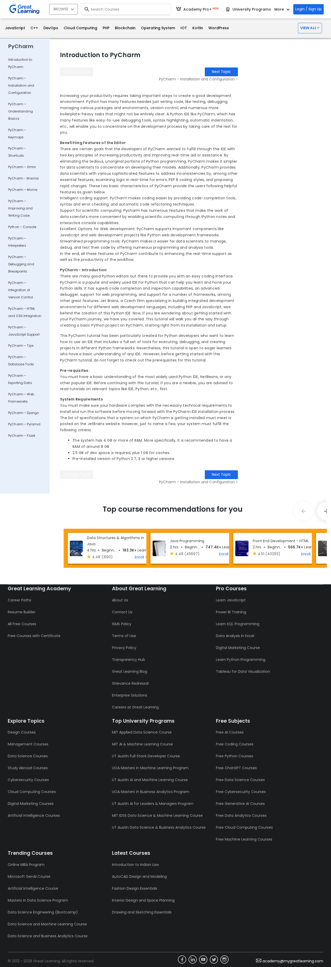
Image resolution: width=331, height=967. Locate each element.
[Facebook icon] (182, 959)
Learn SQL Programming (237, 623)
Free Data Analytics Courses (241, 815)
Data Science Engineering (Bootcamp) (43, 912)
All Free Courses (22, 623)
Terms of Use (124, 635)
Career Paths (19, 600)
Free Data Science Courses (240, 779)
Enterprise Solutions (129, 695)
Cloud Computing (80, 28)
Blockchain (125, 28)
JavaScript (15, 28)
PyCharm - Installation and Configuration (21, 85)
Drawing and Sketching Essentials (142, 912)
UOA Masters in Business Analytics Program (150, 791)
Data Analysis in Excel (235, 635)
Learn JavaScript (231, 600)
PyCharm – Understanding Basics (20, 111)
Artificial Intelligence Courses (34, 815)
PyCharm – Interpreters (17, 242)
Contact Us (122, 612)
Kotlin (197, 28)
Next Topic (221, 71)
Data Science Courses (28, 756)
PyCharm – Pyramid (24, 424)
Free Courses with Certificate (34, 635)
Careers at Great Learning (135, 707)
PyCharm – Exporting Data (20, 379)
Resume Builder (21, 612)
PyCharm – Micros (22, 189)
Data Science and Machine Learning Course (47, 924)
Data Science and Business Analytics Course (48, 936)
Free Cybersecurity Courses (241, 791)
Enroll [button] (139, 557)
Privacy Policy (124, 647)
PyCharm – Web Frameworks (21, 398)
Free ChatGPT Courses (236, 767)
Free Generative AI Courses (240, 803)
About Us (120, 600)
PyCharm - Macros (23, 178)
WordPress (218, 28)
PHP (106, 28)
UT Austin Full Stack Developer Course (146, 756)
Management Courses (28, 744)
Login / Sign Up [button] (308, 9)
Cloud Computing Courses (32, 791)
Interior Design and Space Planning (143, 900)
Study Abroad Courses (28, 767)
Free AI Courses (230, 732)
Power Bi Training (231, 612)
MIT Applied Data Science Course (142, 732)
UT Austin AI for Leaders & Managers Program (152, 803)
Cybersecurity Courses (28, 779)
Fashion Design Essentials (134, 888)
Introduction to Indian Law (135, 864)
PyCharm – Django (23, 413)
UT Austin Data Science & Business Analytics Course (159, 827)
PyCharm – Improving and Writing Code (20, 208)
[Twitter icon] (214, 959)
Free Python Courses (234, 756)
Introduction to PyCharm (20, 63)
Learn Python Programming (240, 659)
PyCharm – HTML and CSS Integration (24, 312)
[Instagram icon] (224, 959)
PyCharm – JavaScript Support (24, 331)
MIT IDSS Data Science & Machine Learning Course (157, 815)
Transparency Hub (128, 659)
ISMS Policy (121, 623)
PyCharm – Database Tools (21, 360)
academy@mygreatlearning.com (292, 961)
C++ (34, 28)
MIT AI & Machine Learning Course (142, 744)
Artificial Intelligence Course (33, 888)
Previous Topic (77, 71)
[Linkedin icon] (193, 959)
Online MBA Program (26, 864)
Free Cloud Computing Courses (244, 827)
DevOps (50, 28)
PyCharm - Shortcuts (17, 152)
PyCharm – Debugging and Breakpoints (21, 264)
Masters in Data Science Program (38, 900)
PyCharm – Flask (21, 435)
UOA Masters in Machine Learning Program (150, 767)
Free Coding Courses (234, 744)
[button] (310, 28)
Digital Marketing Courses (31, 803)
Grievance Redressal (130, 683)
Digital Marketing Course (238, 647)
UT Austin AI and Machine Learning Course (150, 779)
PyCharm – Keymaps (17, 133)
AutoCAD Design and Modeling (139, 876)
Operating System (158, 28)
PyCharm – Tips (21, 345)
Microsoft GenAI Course (29, 876)
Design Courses (22, 732)
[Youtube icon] (203, 959)
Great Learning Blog (129, 671)
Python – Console (22, 227)
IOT (183, 28)
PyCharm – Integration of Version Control (20, 290)
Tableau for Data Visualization (243, 671)
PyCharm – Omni (22, 167)
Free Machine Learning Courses (244, 839)
